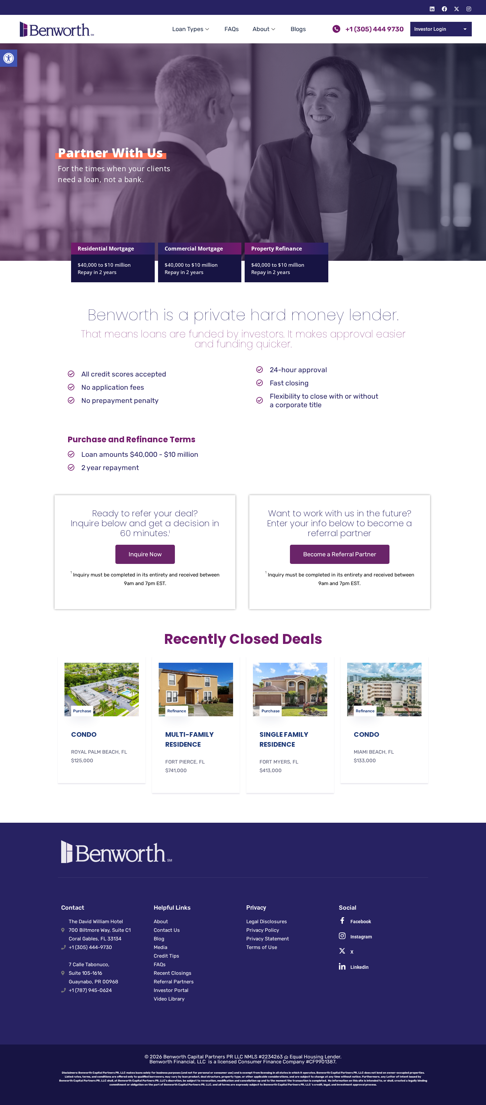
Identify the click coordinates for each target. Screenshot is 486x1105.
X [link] (351, 952)
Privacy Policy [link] (262, 930)
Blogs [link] (298, 29)
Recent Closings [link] (172, 973)
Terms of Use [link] (261, 947)
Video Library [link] (169, 999)
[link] (8, 58)
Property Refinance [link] (276, 248)
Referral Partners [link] (174, 982)
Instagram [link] (361, 936)
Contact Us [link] (167, 930)
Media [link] (160, 947)
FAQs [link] (231, 29)
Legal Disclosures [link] (266, 922)
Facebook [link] (360, 921)
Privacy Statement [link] (267, 939)
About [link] (261, 29)
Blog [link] (159, 939)
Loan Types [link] (187, 29)
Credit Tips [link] (166, 956)
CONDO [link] (84, 734)
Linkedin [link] (359, 967)
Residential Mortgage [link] (106, 248)
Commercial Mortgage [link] (194, 248)
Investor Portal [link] (171, 990)
